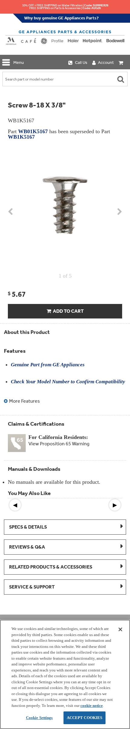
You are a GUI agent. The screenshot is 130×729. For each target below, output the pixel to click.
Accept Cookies (84, 717)
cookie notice (91, 705)
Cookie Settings (39, 717)
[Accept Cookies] (120, 629)
